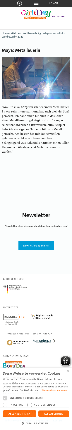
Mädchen (16, 33)
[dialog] (36, 399)
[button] (36, 423)
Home (5, 33)
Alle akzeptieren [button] (19, 413)
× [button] (67, 371)
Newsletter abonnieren (36, 245)
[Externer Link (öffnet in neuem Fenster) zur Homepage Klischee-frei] (17, 314)
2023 (20, 36)
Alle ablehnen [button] (53, 413)
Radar (53, 2)
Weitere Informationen (54, 390)
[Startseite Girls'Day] (36, 18)
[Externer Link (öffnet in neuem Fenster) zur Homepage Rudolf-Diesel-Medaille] (18, 345)
